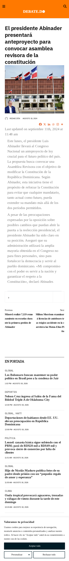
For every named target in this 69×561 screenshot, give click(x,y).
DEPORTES (11, 392)
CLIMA (8, 491)
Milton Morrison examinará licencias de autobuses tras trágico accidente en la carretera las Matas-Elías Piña (50, 320)
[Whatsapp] (53, 124)
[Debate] (33, 12)
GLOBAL (9, 370)
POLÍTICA (10, 438)
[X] (45, 124)
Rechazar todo (49, 554)
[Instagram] (58, 124)
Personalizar (16, 554)
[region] (34, 539)
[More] (62, 124)
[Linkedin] (49, 124)
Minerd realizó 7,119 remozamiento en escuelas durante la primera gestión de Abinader (19, 318)
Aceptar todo (34, 546)
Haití (19, 413)
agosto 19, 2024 (30, 118)
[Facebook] (40, 124)
